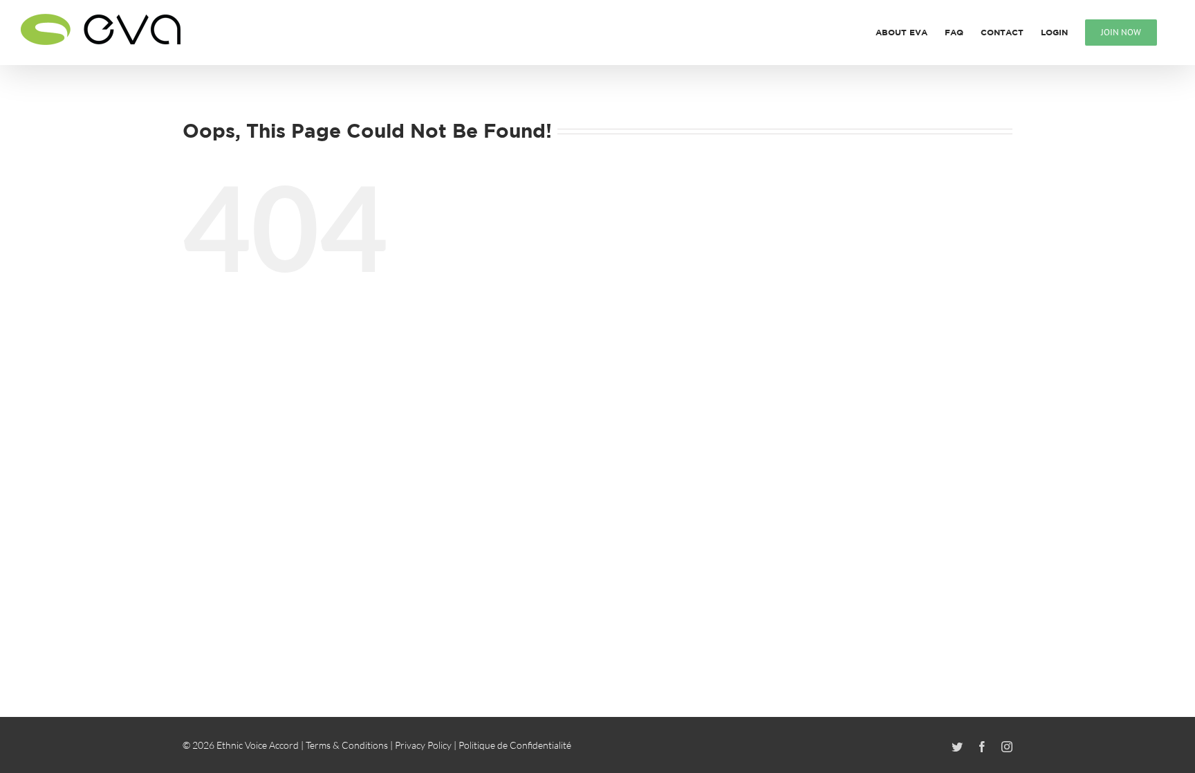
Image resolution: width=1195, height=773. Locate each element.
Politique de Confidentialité (514, 745)
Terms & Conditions (347, 745)
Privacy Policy (423, 745)
